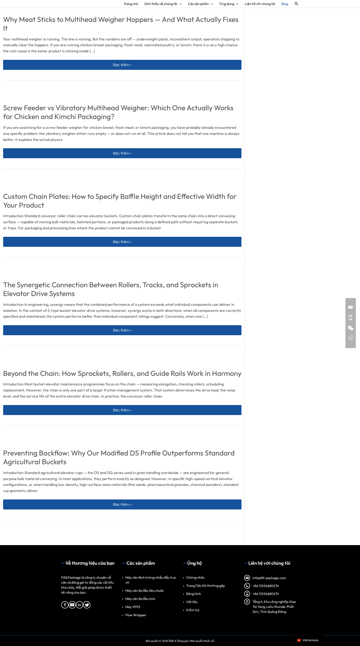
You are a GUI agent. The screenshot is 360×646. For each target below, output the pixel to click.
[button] (296, 4)
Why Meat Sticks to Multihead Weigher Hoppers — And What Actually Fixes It (121, 24)
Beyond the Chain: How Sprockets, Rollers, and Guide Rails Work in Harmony (122, 373)
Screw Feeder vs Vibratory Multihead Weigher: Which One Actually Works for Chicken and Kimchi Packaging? (118, 112)
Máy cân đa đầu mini (140, 599)
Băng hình (193, 594)
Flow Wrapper (135, 615)
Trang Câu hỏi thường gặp (205, 585)
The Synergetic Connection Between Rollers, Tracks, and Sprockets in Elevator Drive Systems (110, 289)
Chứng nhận (195, 577)
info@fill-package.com (269, 578)
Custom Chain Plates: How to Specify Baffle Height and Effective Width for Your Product (119, 200)
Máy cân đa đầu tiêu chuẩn (144, 590)
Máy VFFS (132, 607)
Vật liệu (192, 602)
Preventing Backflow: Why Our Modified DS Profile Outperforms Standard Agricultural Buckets (119, 457)
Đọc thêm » (176, 64)
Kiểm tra (192, 610)
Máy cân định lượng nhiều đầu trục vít (150, 580)
